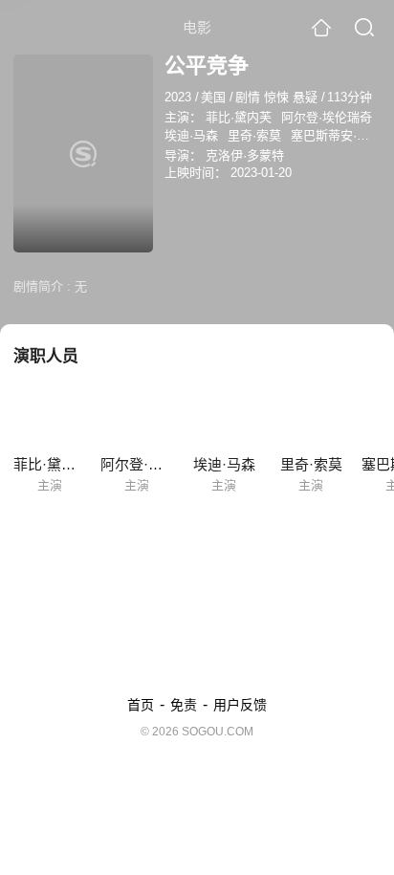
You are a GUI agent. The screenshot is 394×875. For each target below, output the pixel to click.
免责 (183, 704)
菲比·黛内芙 (239, 117)
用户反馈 (240, 704)
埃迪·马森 (191, 135)
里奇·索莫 (254, 135)
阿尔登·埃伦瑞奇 (326, 117)
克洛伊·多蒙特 (245, 155)
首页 (140, 704)
